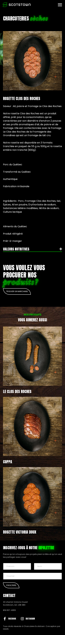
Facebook (12, 618)
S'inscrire (11, 585)
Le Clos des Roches (17, 391)
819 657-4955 (9, 610)
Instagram (30, 618)
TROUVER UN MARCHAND (17, 291)
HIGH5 (6, 629)
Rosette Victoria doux (19, 532)
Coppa (7, 462)
